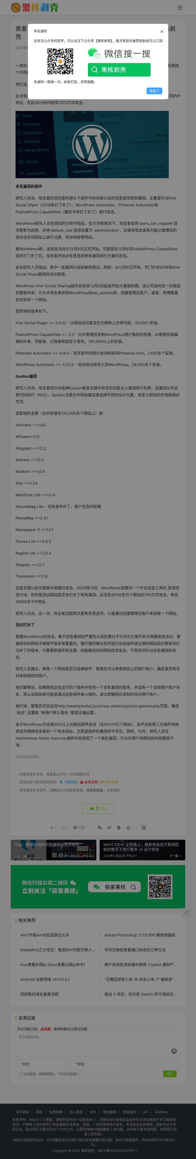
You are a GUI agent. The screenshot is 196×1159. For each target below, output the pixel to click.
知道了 (154, 91)
